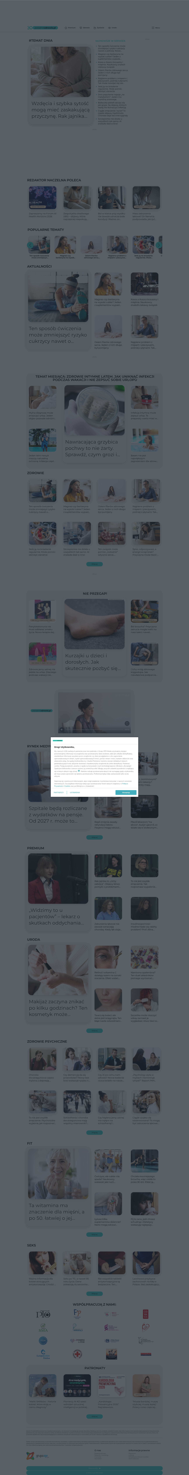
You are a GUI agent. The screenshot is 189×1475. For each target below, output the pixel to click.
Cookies (67, 786)
